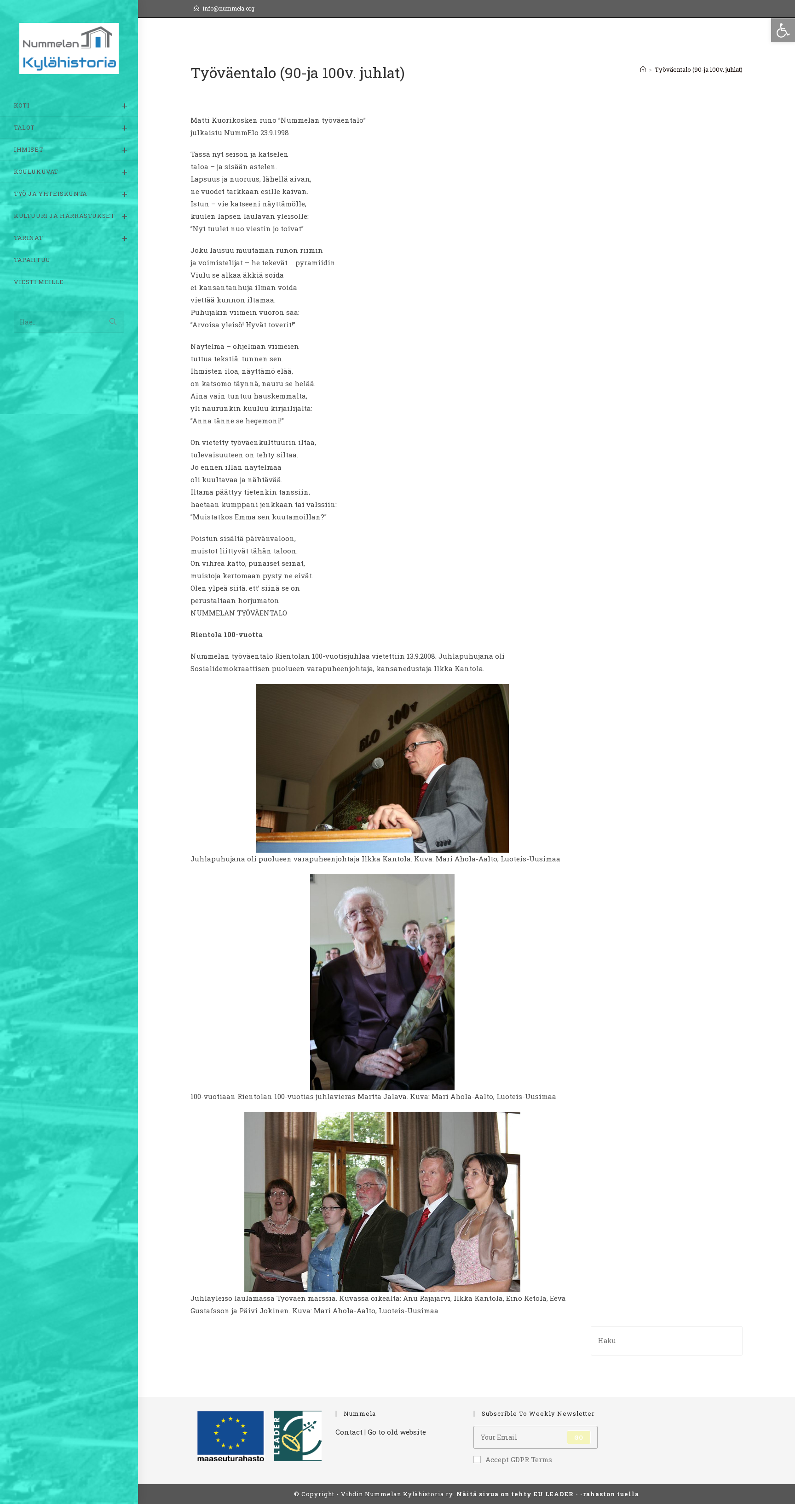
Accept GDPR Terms (518, 1459)
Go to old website (397, 1431)
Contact (349, 1431)
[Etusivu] (643, 69)
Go (578, 1437)
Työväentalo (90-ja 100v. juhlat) (699, 69)
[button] (783, 30)
